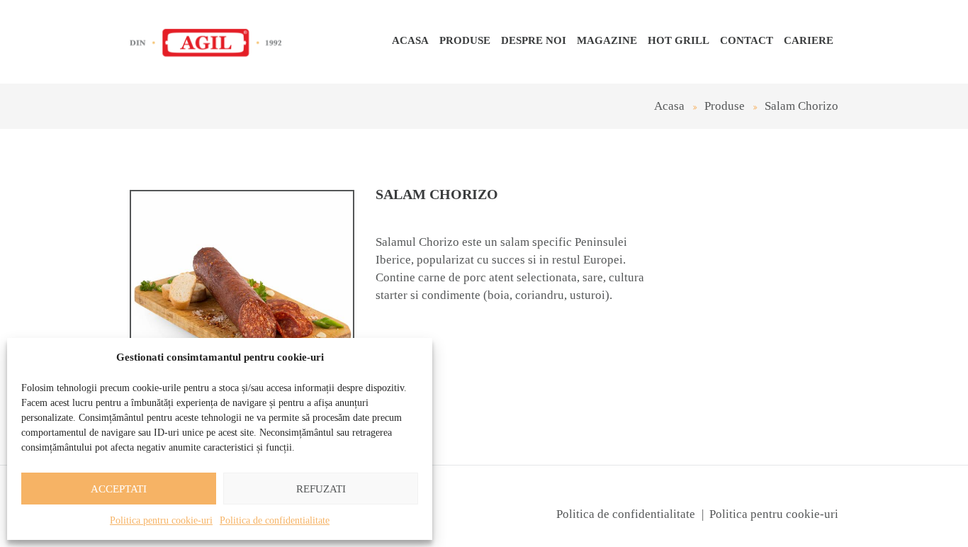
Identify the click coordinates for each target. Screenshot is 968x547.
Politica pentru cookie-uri (161, 520)
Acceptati (119, 489)
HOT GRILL (678, 40)
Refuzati (321, 489)
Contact (746, 40)
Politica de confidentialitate (275, 520)
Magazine (607, 40)
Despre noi (533, 40)
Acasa (410, 40)
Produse (464, 40)
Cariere (808, 40)
